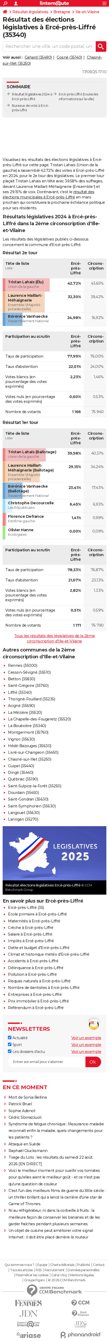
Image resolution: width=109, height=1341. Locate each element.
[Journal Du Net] (28, 1313)
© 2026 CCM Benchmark (66, 1280)
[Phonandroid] (80, 1334)
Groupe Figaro (34, 1280)
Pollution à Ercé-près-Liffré (32, 974)
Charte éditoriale (62, 1265)
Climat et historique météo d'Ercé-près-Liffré (48, 954)
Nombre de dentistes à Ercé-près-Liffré (43, 987)
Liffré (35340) (19, 692)
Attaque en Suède (24, 1144)
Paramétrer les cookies (32, 1275)
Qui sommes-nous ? (19, 1265)
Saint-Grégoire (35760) (28, 685)
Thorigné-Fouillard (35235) (31, 699)
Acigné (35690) (21, 705)
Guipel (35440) (21, 766)
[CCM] (80, 1303)
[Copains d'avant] (28, 1324)
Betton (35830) (21, 679)
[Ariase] (28, 1335)
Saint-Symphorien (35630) (32, 806)
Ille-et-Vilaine (87, 12)
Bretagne (61, 12)
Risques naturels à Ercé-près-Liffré (39, 981)
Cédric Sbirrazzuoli (25, 1117)
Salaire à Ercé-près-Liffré (30, 934)
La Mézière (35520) (25, 712)
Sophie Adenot (21, 1110)
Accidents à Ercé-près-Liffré (33, 961)
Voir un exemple (86, 1037)
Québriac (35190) (23, 779)
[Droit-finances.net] (80, 1313)
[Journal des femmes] (28, 1303)
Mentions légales (82, 1275)
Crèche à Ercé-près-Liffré (30, 927)
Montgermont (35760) (28, 732)
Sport (16, 1044)
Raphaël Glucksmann (28, 1150)
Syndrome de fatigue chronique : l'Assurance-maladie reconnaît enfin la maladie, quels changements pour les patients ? (56, 1131)
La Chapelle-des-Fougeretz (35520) (39, 719)
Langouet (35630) (23, 812)
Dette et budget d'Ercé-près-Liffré (38, 947)
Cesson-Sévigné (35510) (29, 672)
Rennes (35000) (22, 665)
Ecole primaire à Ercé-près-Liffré (37, 914)
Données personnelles (83, 1270)
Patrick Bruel (20, 1104)
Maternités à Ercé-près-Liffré (34, 921)
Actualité (19, 1037)
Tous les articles (21, 1270)
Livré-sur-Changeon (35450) (33, 752)
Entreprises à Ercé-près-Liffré (35, 994)
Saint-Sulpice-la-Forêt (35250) (34, 786)
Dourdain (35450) (23, 792)
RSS (39, 1270)
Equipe (42, 1265)
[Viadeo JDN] (80, 1324)
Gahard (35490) (38, 57)
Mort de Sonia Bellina (27, 1097)
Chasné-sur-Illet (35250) (29, 759)
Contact (99, 1265)
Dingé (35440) (20, 772)
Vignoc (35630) (21, 739)
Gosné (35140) (69, 57)
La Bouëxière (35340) (27, 725)
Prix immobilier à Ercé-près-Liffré (38, 1001)
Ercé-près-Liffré (70, 94)
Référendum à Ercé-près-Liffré (36, 1007)
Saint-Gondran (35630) (28, 799)
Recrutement (54, 1270)
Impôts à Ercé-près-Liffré (31, 940)
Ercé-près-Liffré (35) (26, 907)
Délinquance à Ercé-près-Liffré (35, 967)
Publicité (83, 1265)
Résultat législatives (30, 12)
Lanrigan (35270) (23, 819)
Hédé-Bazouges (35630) (29, 745)
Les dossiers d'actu (28, 1051)
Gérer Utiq (58, 1275)
